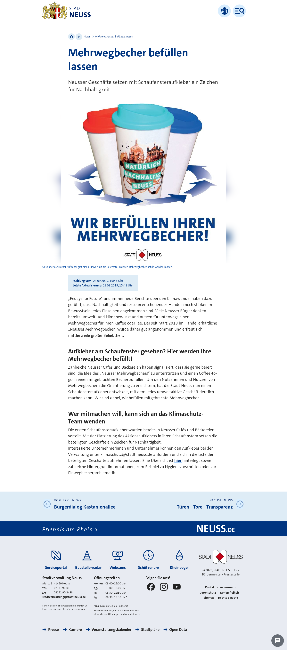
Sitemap (209, 598)
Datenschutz (208, 593)
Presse (53, 629)
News (87, 36)
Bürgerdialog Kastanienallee (85, 507)
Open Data (178, 629)
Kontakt (210, 587)
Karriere (75, 629)
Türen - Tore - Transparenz (205, 507)
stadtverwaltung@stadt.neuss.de (64, 597)
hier (178, 460)
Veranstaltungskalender (111, 629)
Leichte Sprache (228, 598)
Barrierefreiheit (229, 593)
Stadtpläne (150, 629)
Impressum (226, 587)
